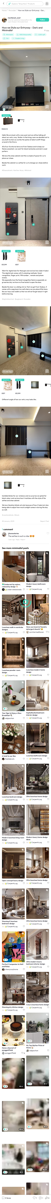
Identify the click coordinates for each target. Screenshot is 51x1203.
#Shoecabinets (7, 170)
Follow (42, 20)
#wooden (12, 10)
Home (4, 10)
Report (23, 539)
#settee (16, 170)
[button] (3, 3)
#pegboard (19, 299)
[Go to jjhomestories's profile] (4, 534)
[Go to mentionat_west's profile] (4, 19)
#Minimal (28, 170)
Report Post (44, 521)
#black (16, 515)
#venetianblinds (8, 515)
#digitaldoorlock (8, 299)
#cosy (22, 170)
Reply (18, 539)
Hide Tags (8, 107)
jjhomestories (13, 533)
